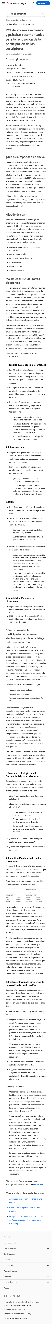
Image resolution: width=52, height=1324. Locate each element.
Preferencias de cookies (14, 1309)
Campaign (26, 20)
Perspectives (38, 1184)
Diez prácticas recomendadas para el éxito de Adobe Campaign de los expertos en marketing (26, 1220)
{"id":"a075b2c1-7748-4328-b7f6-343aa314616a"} (28, 72)
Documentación (12, 20)
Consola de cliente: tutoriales (21, 24)
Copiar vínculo (23, 59)
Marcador (12, 59)
